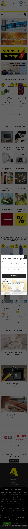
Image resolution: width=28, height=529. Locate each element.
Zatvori (25, 257)
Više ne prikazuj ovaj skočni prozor (13, 283)
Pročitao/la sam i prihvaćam (11, 280)
